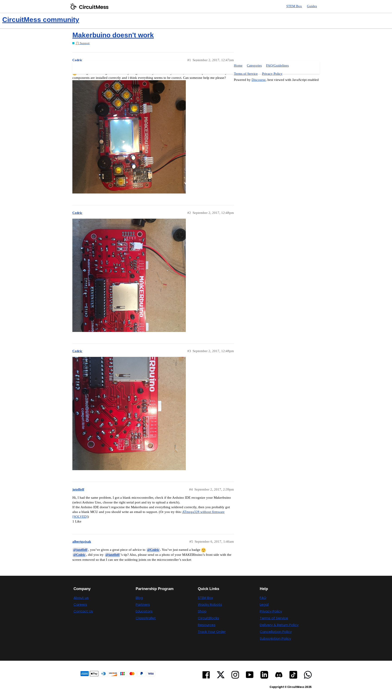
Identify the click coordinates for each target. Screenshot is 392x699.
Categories (254, 65)
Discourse (259, 80)
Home (238, 65)
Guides (312, 6)
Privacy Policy (272, 73)
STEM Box (294, 6)
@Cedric (153, 549)
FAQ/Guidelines (277, 65)
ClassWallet (146, 618)
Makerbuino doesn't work (113, 35)
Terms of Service (246, 73)
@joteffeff (80, 549)
